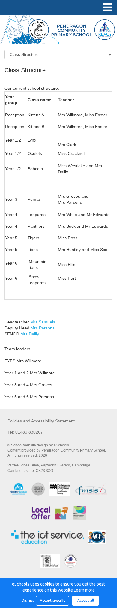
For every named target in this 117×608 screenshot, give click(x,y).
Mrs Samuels (42, 322)
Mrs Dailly (29, 334)
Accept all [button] (85, 600)
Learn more (84, 590)
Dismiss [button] (27, 600)
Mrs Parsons (43, 328)
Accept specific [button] (52, 600)
